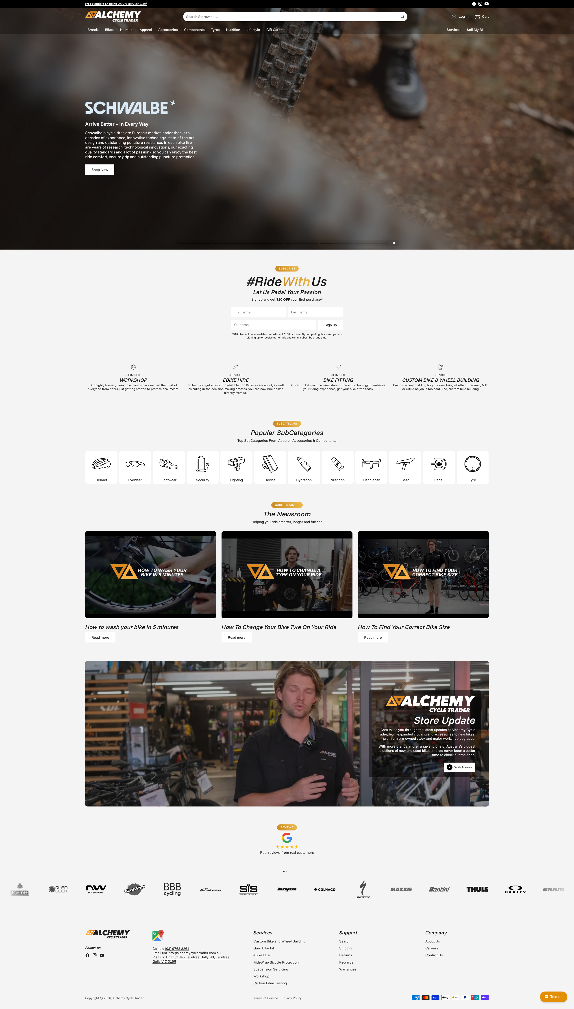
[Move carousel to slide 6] (371, 243)
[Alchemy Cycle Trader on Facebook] (474, 4)
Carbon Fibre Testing (270, 983)
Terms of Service (266, 998)
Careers (431, 948)
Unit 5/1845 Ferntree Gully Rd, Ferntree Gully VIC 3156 (191, 959)
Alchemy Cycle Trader (128, 998)
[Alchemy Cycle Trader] (113, 16)
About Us (432, 941)
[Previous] (85, 860)
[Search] (402, 16)
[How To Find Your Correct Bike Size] (423, 574)
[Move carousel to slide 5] (336, 243)
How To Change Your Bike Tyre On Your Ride (279, 627)
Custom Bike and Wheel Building (279, 941)
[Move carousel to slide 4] (301, 243)
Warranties (348, 969)
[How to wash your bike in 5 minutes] (150, 574)
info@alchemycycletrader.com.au (194, 953)
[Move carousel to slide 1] (195, 243)
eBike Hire (261, 955)
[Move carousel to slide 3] (266, 243)
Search (344, 941)
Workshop (261, 976)
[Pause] (394, 243)
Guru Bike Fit (263, 948)
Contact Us (434, 955)
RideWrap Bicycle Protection (276, 962)
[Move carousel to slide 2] (231, 243)
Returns (345, 955)
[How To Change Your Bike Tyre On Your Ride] (287, 574)
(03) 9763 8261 (177, 948)
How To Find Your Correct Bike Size (404, 627)
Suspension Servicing (270, 969)
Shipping (346, 948)
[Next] (489, 860)
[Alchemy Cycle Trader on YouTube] (486, 4)
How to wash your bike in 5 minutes (132, 627)
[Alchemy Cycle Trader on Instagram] (480, 4)
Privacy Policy (292, 998)
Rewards (346, 962)
